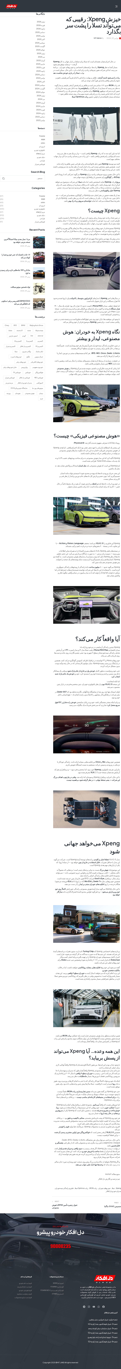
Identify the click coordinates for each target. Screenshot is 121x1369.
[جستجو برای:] (22, 178)
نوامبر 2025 (40, 36)
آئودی (24, 336)
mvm (29, 331)
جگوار (28, 357)
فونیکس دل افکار (24, 378)
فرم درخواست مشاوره (24, 1294)
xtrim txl (40, 336)
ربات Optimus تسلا (81, 1188)
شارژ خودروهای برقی (10, 367)
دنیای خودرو (41, 157)
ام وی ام (42, 146)
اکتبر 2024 (41, 81)
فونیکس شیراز (40, 164)
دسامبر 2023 (40, 117)
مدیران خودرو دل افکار (113, 1191)
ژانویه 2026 (40, 29)
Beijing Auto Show (36, 325)
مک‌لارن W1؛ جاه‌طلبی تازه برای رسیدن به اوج (15, 271)
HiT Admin (98, 38)
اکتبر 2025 (41, 39)
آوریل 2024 (40, 103)
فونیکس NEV (39, 378)
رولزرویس (24, 367)
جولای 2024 (40, 92)
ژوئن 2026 (41, 22)
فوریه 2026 (40, 25)
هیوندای (17, 393)
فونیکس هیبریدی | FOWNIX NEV (52, 1290)
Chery (7, 325)
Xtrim (10, 331)
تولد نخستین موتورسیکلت (20, 287)
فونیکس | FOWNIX (57, 1287)
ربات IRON (93, 1188)
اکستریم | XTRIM (58, 1294)
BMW (23, 325)
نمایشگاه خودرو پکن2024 (19, 388)
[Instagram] (89, 1307)
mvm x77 (20, 331)
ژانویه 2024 (40, 113)
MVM (43, 139)
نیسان (41, 393)
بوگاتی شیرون (26, 351)
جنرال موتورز (39, 357)
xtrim (43, 143)
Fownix (42, 136)
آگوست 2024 (40, 88)
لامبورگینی (39, 383)
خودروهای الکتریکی (37, 362)
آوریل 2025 (40, 60)
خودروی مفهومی (37, 367)
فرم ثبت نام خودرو (25, 1283)
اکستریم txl (18, 341)
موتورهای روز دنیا (37, 388)
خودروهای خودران (104, 1188)
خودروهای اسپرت (16, 357)
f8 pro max (39, 331)
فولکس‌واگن (39, 372)
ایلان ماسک (39, 351)
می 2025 (41, 57)
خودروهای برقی (21, 362)
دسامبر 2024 (40, 74)
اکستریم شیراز (10, 346)
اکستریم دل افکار (25, 346)
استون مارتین (13, 336)
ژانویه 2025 (40, 71)
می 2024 (41, 99)
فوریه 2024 (40, 110)
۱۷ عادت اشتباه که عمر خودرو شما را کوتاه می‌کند (16, 256)
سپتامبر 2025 (40, 43)
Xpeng (118, 1188)
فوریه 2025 (40, 67)
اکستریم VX (39, 346)
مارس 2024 (40, 106)
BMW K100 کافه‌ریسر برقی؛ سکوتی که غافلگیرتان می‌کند (15, 302)
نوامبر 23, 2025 (112, 38)
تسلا (113, 1188)
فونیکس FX (17, 372)
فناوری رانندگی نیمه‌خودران (64, 1188)
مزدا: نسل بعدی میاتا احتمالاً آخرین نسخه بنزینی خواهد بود (17, 240)
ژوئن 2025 (41, 53)
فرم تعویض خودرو (25, 1290)
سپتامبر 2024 (40, 85)
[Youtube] (94, 1307)
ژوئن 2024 (41, 95)
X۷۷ (31, 336)
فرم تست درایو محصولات (23, 1297)
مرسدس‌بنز (9, 383)
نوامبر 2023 (40, 120)
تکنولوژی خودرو (39, 150)
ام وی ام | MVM (58, 1283)
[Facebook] (103, 1307)
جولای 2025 (40, 50)
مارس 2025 (40, 64)
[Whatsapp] (98, 1307)
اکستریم (40, 341)
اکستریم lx (29, 341)
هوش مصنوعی (29, 393)
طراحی (42, 160)
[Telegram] (84, 1307)
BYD (15, 325)
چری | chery (40, 153)
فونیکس (27, 372)
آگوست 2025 (40, 46)
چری (41, 398)
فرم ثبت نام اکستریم (24, 1287)
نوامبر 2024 (40, 78)
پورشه (8, 393)
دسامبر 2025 (40, 32)
